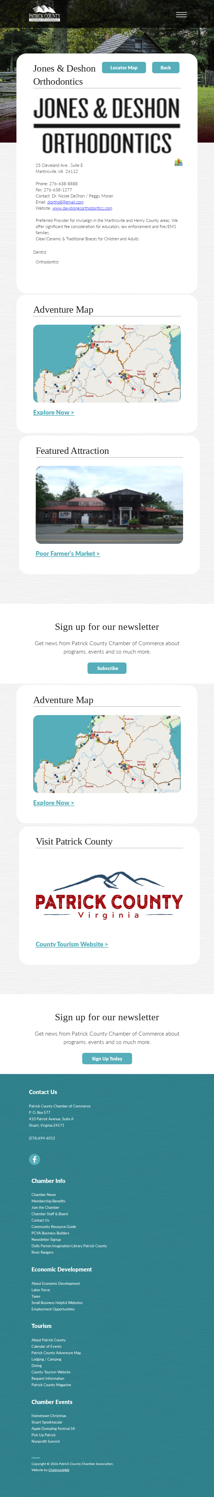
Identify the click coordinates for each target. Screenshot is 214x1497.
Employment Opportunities (53, 1309)
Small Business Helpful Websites (57, 1302)
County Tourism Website (50, 1371)
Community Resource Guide (53, 1226)
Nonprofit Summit (45, 1441)
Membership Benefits (48, 1201)
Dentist (39, 252)
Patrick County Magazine (51, 1384)
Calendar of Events (46, 1346)
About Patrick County (48, 1339)
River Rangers (42, 1252)
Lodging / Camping (46, 1359)
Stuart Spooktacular (46, 1422)
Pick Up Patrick (43, 1434)
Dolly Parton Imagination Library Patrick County (69, 1245)
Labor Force (40, 1289)
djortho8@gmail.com (65, 202)
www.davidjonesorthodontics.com (82, 208)
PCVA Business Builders (50, 1233)
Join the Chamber (45, 1207)
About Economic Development (55, 1283)
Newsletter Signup (46, 1239)
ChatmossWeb (58, 1469)
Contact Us (40, 1220)
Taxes (35, 1296)
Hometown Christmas (48, 1415)
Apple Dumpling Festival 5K (53, 1428)
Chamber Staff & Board (49, 1213)
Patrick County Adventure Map (56, 1352)
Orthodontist (47, 262)
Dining (36, 1365)
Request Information (47, 1378)
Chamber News (43, 1194)
